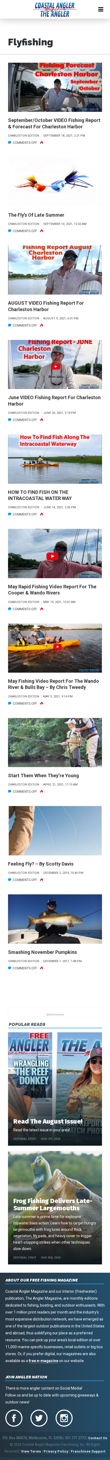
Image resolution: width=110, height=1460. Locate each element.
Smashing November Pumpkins (42, 952)
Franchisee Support (88, 1451)
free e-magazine (43, 1361)
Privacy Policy (56, 1451)
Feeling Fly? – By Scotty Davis (40, 864)
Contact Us (97, 1438)
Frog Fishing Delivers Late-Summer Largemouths (52, 1204)
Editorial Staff (24, 1139)
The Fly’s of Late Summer (36, 215)
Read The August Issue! (47, 1121)
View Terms (31, 1451)
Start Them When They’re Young (43, 775)
